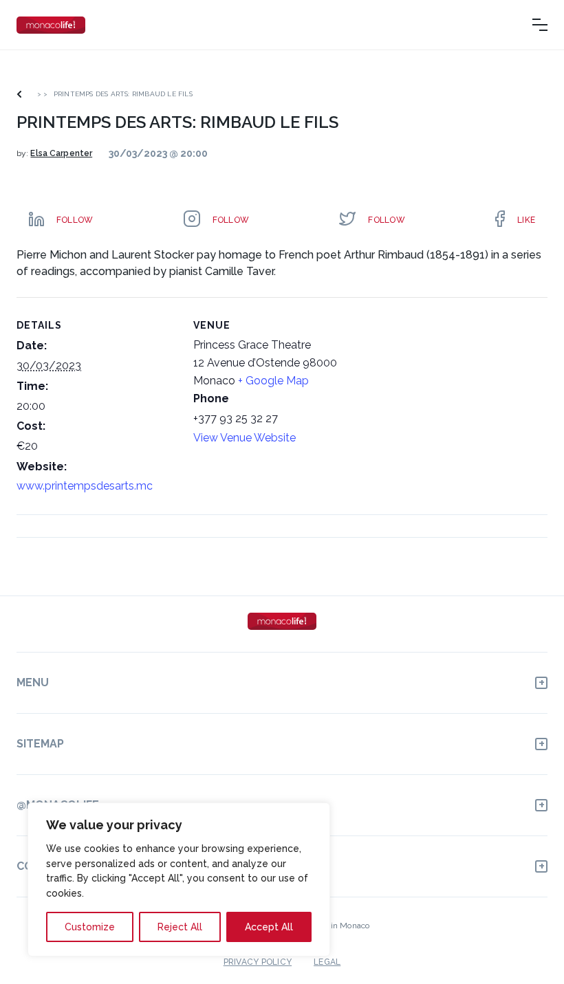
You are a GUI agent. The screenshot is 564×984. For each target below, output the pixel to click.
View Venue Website (244, 437)
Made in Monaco (338, 925)
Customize (90, 926)
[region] (179, 879)
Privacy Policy (258, 962)
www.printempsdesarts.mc (85, 485)
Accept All (269, 926)
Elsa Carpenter (61, 153)
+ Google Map (273, 380)
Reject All (180, 926)
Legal (327, 962)
